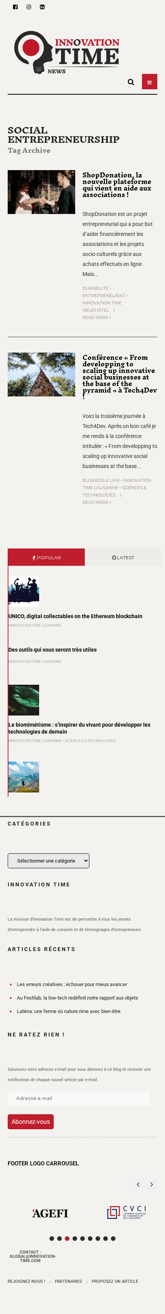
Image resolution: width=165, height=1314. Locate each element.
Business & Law (101, 480)
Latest (125, 557)
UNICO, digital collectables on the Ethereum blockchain (75, 616)
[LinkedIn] (42, 7)
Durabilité (95, 288)
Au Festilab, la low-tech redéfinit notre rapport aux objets (77, 998)
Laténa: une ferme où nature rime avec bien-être (68, 1011)
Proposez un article (115, 1281)
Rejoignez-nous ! (26, 1281)
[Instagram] (29, 7)
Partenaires (68, 1281)
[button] (151, 1184)
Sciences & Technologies (90, 741)
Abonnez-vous (31, 1121)
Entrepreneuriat (103, 295)
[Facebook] (15, 7)
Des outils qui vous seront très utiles (52, 650)
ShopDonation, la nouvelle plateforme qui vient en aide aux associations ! (116, 184)
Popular (48, 557)
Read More (95, 317)
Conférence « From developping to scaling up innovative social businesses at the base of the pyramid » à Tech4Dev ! (119, 377)
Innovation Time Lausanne (34, 625)
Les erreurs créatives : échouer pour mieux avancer (72, 984)
